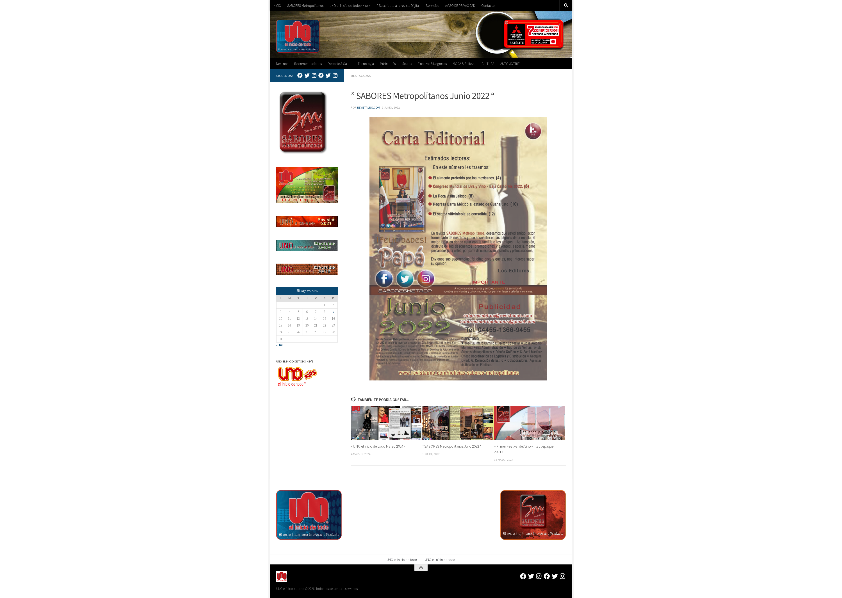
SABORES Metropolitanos (305, 5)
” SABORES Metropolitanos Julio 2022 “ (451, 446)
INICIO (277, 5)
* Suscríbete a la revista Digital (398, 5)
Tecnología (366, 63)
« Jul (279, 345)
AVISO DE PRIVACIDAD (460, 5)
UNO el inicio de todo (402, 559)
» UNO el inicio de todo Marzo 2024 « (378, 446)
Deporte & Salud (339, 63)
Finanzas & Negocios (432, 63)
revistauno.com (368, 107)
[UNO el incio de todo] (300, 75)
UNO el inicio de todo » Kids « (350, 5)
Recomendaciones (308, 63)
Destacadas (361, 75)
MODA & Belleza (464, 63)
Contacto (488, 5)
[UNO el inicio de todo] (307, 75)
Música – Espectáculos (396, 63)
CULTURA (488, 63)
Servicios (432, 5)
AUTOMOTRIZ (510, 63)
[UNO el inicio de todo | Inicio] (297, 36)
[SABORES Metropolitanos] (321, 75)
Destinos (282, 63)
